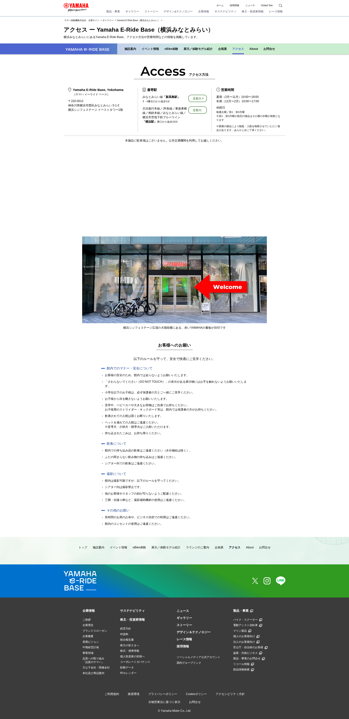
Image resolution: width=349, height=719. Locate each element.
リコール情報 (241, 664)
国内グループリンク (189, 662)
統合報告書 (127, 639)
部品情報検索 (241, 669)
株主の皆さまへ (129, 645)
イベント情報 (150, 48)
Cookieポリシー (196, 694)
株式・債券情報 (129, 650)
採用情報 (234, 5)
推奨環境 (133, 694)
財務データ (127, 667)
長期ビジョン (91, 641)
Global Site (267, 5)
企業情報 (203, 11)
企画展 (222, 48)
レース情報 (276, 11)
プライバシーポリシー (162, 694)
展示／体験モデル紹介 (198, 48)
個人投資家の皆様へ (132, 656)
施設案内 (130, 48)
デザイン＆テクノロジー (194, 632)
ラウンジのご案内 (197, 547)
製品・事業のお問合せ (246, 658)
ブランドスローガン (95, 630)
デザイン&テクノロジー (178, 11)
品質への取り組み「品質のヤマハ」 (93, 660)
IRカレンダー (128, 672)
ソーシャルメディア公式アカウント (198, 657)
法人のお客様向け (244, 641)
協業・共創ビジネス (245, 652)
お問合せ (269, 48)
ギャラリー (132, 11)
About (253, 48)
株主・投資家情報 (253, 11)
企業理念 (88, 625)
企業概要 (88, 636)
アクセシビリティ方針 (230, 694)
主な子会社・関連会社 (96, 667)
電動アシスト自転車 (245, 625)
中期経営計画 (91, 647)
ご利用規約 (112, 694)
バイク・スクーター (245, 619)
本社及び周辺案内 (93, 673)
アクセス (238, 48)
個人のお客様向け (244, 636)
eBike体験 (171, 48)
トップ (83, 547)
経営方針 (125, 628)
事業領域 (88, 652)
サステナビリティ (225, 11)
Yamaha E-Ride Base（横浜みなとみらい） (138, 20)
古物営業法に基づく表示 (164, 702)
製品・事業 (113, 11)
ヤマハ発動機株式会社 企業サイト (81, 20)
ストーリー (151, 11)
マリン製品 (240, 630)
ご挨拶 (87, 619)
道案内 (197, 98)
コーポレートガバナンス (135, 661)
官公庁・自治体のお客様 (248, 647)
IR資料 (124, 634)
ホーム (220, 5)
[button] (345, 706)
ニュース (250, 5)
